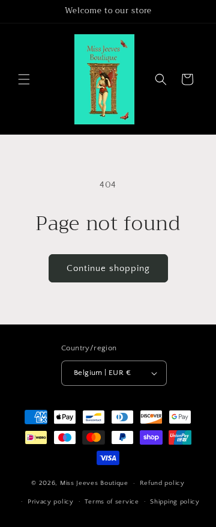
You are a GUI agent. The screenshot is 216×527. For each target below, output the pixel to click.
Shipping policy (175, 501)
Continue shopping (108, 268)
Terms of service (112, 501)
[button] (24, 79)
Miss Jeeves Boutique (94, 483)
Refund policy (162, 483)
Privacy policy (51, 501)
